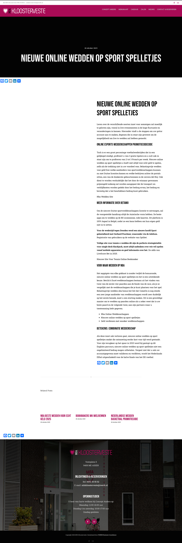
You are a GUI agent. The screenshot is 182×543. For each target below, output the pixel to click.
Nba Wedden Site (105, 196)
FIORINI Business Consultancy (107, 535)
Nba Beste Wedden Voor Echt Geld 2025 (55, 417)
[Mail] (94, 521)
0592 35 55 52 (93, 481)
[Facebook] (87, 521)
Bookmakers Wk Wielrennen (91, 416)
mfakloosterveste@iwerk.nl (34, 2)
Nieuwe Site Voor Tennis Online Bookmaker (117, 259)
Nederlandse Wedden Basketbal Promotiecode (124, 417)
